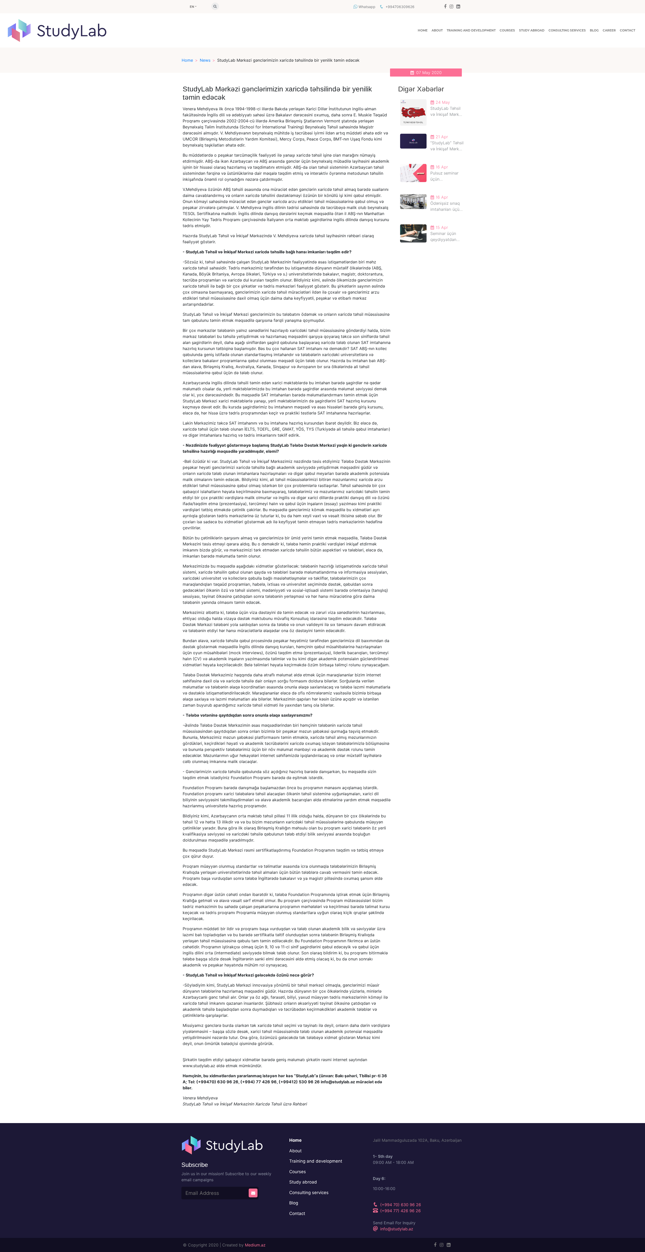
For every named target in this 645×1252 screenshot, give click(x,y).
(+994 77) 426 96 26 (400, 1210)
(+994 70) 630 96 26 (400, 1204)
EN (191, 7)
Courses (507, 30)
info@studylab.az (396, 1228)
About (437, 30)
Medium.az (255, 1244)
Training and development (471, 30)
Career (609, 30)
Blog (594, 30)
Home (423, 30)
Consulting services (567, 30)
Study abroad (531, 30)
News (205, 60)
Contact (627, 30)
